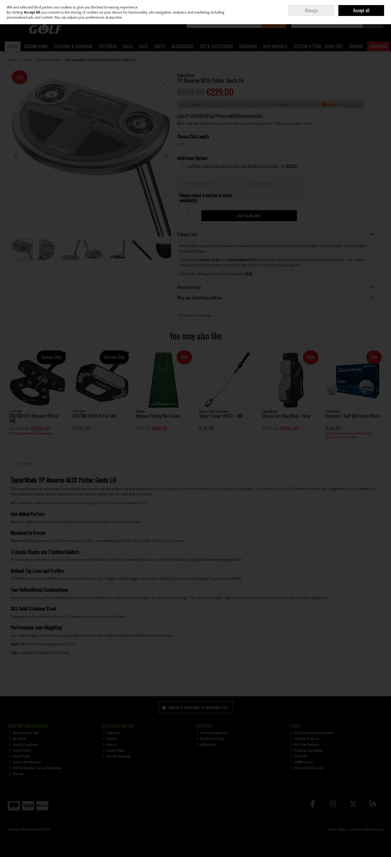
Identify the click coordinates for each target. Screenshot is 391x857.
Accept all (361, 10)
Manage (311, 10)
